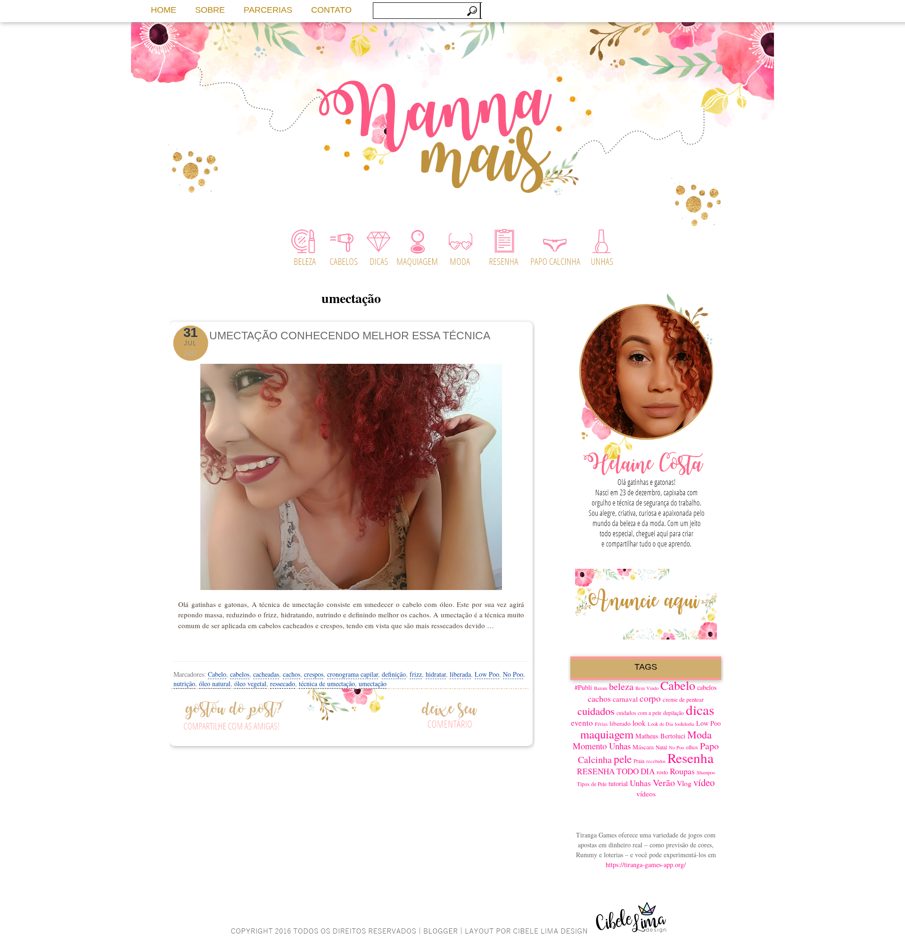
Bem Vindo (646, 688)
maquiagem (607, 734)
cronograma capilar (352, 674)
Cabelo (217, 674)
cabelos (239, 674)
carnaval (625, 699)
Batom (600, 688)
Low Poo (487, 674)
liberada (460, 674)
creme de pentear (683, 700)
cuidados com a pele (639, 712)
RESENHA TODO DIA (616, 771)
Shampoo (706, 772)
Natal (661, 747)
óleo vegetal (250, 683)
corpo (650, 698)
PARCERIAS (268, 10)
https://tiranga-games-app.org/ (646, 864)
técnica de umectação (327, 683)
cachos (291, 674)
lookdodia (684, 724)
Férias (601, 724)
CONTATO (331, 10)
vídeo (704, 782)
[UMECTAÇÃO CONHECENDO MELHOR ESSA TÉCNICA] (351, 474)
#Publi (583, 687)
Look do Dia (660, 724)
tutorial (618, 783)
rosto (662, 772)
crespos (313, 674)
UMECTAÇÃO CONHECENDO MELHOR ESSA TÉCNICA (349, 335)
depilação (673, 712)
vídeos (646, 793)
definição (394, 674)
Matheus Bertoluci (660, 735)
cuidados (596, 711)
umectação (373, 683)
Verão (664, 782)
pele (623, 759)
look (639, 723)
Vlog (684, 783)
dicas (700, 709)
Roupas (682, 771)
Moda (699, 734)
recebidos (656, 761)
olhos (692, 747)
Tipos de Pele (592, 783)
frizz (416, 674)
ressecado (282, 683)
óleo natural (214, 683)
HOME (163, 10)
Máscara (643, 747)
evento (582, 722)
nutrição (184, 683)
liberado (620, 723)
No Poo (513, 674)
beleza (621, 686)
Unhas (640, 782)
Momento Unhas (602, 746)
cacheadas (266, 674)
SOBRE (210, 10)
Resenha (690, 757)
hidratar (436, 674)
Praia (639, 760)
